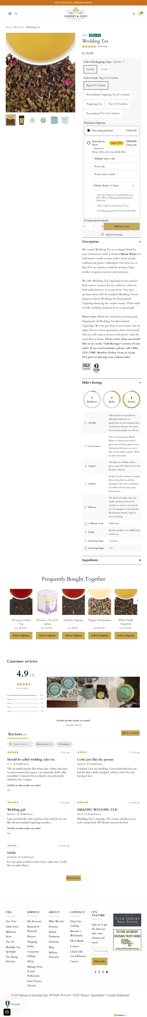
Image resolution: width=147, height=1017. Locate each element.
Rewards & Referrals (33, 929)
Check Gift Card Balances (78, 954)
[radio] (112, 130)
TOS (76, 995)
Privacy (85, 995)
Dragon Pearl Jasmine (99, 620)
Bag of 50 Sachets (96, 85)
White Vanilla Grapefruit (126, 622)
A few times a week (104, 174)
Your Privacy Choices (34, 983)
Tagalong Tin (94, 104)
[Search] (16, 13)
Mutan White (129, 254)
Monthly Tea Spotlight (13, 949)
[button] (25, 695)
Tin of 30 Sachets (117, 104)
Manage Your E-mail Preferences (34, 971)
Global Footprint (54, 934)
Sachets (90, 69)
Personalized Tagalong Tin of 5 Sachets (108, 94)
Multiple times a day (104, 158)
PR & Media (77, 941)
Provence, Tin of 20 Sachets (47, 622)
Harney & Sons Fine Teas (34, 995)
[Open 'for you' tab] (7, 1012)
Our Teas (11, 921)
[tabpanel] (73, 812)
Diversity (54, 942)
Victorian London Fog (21, 622)
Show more (73, 878)
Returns (31, 936)
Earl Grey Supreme (73, 620)
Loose (104, 69)
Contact (74, 946)
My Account (34, 921)
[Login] (133, 14)
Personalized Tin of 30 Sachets (103, 113)
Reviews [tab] (17, 734)
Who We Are (56, 921)
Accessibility (98, 995)
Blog (51, 947)
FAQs (30, 961)
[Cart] (139, 13)
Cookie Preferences (118, 995)
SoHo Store (12, 926)
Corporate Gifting (33, 954)
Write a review (130, 733)
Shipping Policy (32, 944)
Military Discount (54, 955)
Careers (74, 961)
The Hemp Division (12, 959)
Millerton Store (11, 934)
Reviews (53, 926)
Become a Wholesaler (76, 933)
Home (9, 27)
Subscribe (99, 961)
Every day (99, 166)
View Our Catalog (75, 924)
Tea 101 (10, 942)
